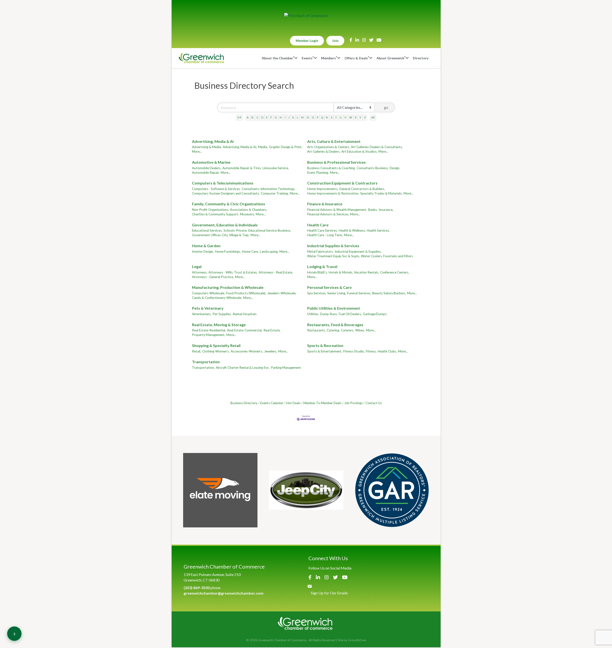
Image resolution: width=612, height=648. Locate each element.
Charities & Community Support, (215, 214)
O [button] (313, 117)
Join (335, 41)
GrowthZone (357, 640)
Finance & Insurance (324, 203)
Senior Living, (336, 293)
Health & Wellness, (352, 230)
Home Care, (250, 251)
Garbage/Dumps (375, 314)
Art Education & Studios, (359, 151)
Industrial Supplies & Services (333, 245)
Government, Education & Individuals (225, 225)
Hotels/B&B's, (317, 272)
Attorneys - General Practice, (213, 277)
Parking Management (286, 367)
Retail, (196, 351)
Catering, (333, 330)
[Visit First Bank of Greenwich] (306, 15)
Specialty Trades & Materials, (381, 193)
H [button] (281, 117)
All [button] (373, 117)
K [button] (293, 117)
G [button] (276, 117)
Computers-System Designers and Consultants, (226, 193)
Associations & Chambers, (248, 210)
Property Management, (208, 335)
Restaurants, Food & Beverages (335, 324)
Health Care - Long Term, (325, 235)
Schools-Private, (235, 230)
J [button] (289, 117)
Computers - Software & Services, (216, 189)
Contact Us (374, 403)
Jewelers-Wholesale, (281, 293)
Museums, (247, 214)
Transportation (206, 361)
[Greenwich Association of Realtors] (392, 490)
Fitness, (371, 351)
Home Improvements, (322, 189)
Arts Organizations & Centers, (328, 147)
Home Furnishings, (228, 251)
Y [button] (360, 117)
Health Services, (378, 230)
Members (328, 58)
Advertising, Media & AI (213, 141)
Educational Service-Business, (269, 230)
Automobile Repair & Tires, (241, 168)
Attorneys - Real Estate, (276, 272)
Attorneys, (199, 272)
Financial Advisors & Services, (328, 214)
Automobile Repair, (205, 172)
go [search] (386, 107)
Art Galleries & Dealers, (323, 151)
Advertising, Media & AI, (240, 147)
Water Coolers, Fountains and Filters (387, 256)
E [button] (267, 117)
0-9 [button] (239, 117)
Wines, (360, 330)
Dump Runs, (329, 314)
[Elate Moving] (220, 490)
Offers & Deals (356, 58)
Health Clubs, (387, 351)
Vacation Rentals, (366, 272)
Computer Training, (275, 193)
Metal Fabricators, (320, 251)
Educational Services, (207, 230)
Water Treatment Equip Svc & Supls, (333, 256)
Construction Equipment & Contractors (342, 183)
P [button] (317, 117)
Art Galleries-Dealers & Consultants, (377, 147)
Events (307, 58)
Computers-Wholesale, (208, 293)
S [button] (331, 117)
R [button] (327, 117)
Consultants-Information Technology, (268, 189)
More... (197, 151)
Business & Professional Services (336, 162)
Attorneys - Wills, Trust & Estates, (232, 272)
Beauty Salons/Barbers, (389, 293)
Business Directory (243, 403)
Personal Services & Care (329, 287)
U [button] (341, 117)
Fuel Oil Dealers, (350, 314)
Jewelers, (270, 351)
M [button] (302, 117)
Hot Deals (293, 403)
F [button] (271, 117)
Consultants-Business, (372, 168)
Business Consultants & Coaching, (331, 168)
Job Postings (353, 403)
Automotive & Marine (211, 162)
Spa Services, (316, 293)
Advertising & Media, (207, 147)
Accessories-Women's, (247, 351)
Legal (197, 266)
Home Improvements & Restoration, (333, 193)
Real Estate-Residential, (209, 330)
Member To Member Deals (322, 403)
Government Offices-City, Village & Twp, (220, 235)
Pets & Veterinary (208, 308)
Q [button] (322, 117)
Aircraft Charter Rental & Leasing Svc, (243, 367)
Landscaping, (269, 251)
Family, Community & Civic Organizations (228, 203)
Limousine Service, (275, 168)
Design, (395, 168)
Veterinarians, (201, 314)
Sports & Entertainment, (324, 351)
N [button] (308, 117)
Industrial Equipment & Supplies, (358, 251)
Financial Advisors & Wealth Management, (337, 210)
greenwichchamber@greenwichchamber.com (223, 593)
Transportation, (203, 367)
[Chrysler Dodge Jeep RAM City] (306, 490)
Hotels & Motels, (341, 272)
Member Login (307, 41)
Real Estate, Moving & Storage (219, 324)
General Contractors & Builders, (362, 189)
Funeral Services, (359, 293)
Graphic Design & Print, (285, 147)
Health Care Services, (322, 230)
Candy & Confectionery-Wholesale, (217, 298)
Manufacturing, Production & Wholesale (227, 287)
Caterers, (347, 330)
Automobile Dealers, (206, 168)
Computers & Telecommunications (222, 183)
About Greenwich (390, 58)
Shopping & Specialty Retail (216, 345)
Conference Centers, (394, 272)
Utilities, (313, 314)
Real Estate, (271, 330)
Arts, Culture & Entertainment (334, 141)
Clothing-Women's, (216, 351)
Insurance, (386, 210)
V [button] (345, 117)
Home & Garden (206, 245)
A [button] (248, 117)
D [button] (262, 117)
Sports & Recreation (325, 345)
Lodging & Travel (322, 266)
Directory (420, 58)
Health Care (317, 225)
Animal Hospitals (245, 314)
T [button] (336, 117)
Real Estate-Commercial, (244, 330)
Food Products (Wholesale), (246, 293)
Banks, (372, 210)
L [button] (297, 117)
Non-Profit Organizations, (210, 210)
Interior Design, (203, 251)
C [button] (257, 117)
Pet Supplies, (222, 314)
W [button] (350, 117)
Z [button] (365, 117)
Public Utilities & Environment (333, 308)
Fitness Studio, (354, 351)
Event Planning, (318, 172)
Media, (263, 147)
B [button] (252, 117)
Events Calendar (271, 403)
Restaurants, (316, 330)
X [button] (355, 117)
